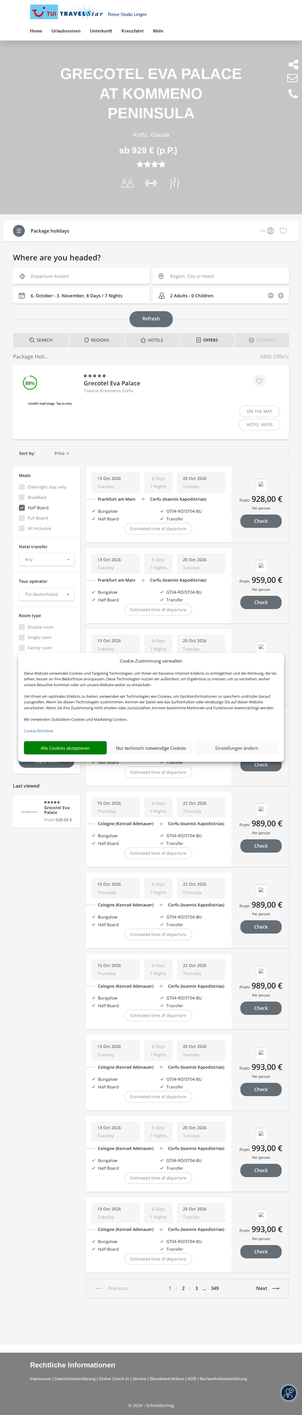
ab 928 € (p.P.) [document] (148, 150)
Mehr (158, 30)
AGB (192, 1378)
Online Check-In (114, 1378)
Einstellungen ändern (236, 748)
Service (140, 1378)
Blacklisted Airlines (167, 1378)
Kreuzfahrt (133, 30)
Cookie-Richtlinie (38, 731)
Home (36, 30)
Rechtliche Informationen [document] (72, 1365)
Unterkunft (101, 30)
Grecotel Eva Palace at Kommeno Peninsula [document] (151, 93)
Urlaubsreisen (66, 30)
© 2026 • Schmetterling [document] (151, 1405)
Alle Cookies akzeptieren (65, 748)
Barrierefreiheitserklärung (223, 1378)
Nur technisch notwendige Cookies (151, 748)
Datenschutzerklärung (75, 1378)
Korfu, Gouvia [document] (151, 135)
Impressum (40, 1378)
